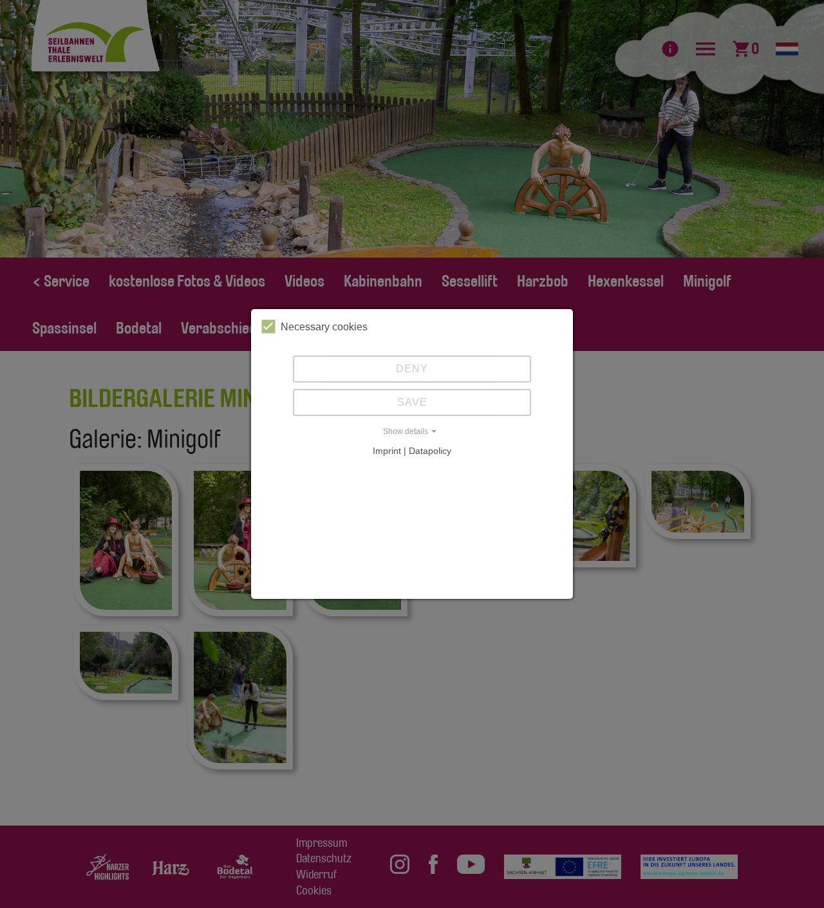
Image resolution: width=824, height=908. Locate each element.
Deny (412, 368)
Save (412, 402)
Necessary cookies (324, 326)
